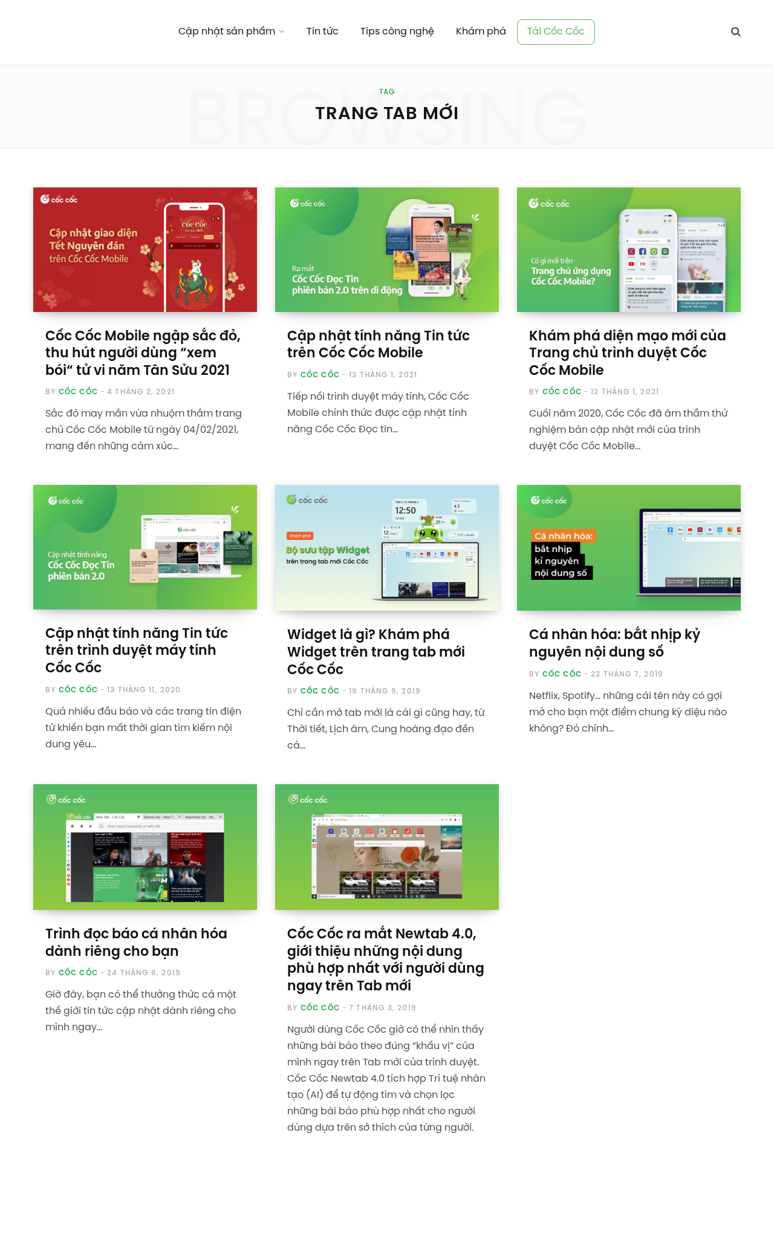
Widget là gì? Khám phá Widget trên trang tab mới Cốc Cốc (376, 652)
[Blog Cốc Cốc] (91, 32)
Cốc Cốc (78, 392)
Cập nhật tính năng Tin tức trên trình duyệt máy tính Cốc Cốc (136, 651)
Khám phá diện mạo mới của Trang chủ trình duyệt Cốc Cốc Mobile (627, 354)
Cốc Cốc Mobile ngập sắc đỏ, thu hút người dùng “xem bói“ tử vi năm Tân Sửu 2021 (143, 354)
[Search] (736, 31)
